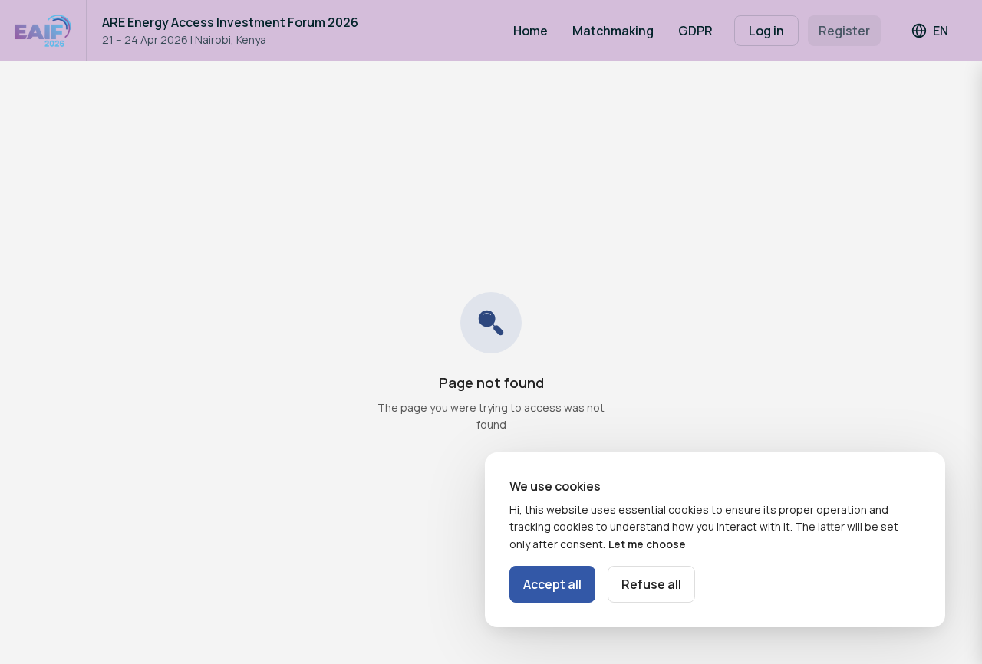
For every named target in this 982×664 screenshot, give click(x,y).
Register (844, 30)
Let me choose (647, 544)
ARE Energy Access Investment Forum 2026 (230, 22)
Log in (766, 30)
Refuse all (651, 584)
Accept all (552, 584)
